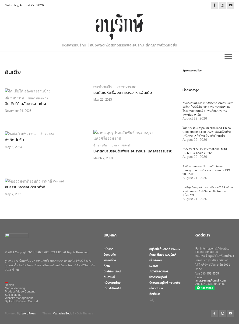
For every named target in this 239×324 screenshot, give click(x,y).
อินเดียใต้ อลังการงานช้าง (25, 104)
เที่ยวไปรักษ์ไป (14, 98)
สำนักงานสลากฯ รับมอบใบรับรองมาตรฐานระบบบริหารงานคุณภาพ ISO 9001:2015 (206, 170)
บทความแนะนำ (38, 98)
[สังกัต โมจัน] (16, 134)
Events (153, 266)
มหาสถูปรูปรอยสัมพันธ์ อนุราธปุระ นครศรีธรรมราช (132, 151)
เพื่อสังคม (155, 260)
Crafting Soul (112, 271)
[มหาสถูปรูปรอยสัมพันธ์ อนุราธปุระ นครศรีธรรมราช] (134, 135)
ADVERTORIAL (159, 271)
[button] (151, 299)
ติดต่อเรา (154, 294)
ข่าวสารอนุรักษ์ (158, 277)
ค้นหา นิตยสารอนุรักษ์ (162, 255)
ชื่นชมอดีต (47, 134)
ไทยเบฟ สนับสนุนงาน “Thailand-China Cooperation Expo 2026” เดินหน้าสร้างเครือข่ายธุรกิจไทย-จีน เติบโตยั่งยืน (207, 132)
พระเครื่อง (110, 260)
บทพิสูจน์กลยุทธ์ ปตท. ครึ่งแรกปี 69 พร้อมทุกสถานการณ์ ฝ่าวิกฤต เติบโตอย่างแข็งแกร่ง (208, 191)
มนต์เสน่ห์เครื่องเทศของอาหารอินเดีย (122, 92)
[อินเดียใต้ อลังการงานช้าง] (27, 91)
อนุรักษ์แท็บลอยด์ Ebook (164, 249)
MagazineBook (62, 313)
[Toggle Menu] (228, 56)
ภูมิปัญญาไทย (112, 283)
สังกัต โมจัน (14, 140)
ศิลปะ (32, 134)
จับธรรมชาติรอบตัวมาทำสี (25, 187)
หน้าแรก (108, 249)
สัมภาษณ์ (59, 181)
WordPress (29, 313)
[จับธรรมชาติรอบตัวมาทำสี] (28, 181)
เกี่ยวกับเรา (156, 288)
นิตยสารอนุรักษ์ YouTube (164, 283)
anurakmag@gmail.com (210, 280)
